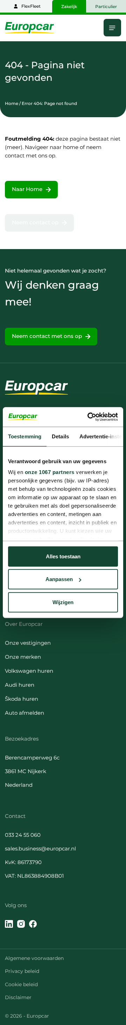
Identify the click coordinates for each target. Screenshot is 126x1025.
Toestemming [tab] (24, 436)
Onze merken (23, 656)
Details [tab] (60, 436)
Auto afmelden (24, 712)
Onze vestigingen (28, 642)
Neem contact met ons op (47, 336)
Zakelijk (69, 6)
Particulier (106, 6)
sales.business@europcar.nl (40, 848)
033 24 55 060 (23, 835)
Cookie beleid (21, 984)
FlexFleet (31, 6)
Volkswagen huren (29, 670)
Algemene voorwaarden (34, 958)
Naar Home (27, 189)
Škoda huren (21, 698)
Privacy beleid (22, 971)
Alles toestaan (63, 556)
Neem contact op (35, 222)
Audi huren (19, 684)
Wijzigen (63, 602)
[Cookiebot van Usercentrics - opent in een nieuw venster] (89, 417)
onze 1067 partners (50, 472)
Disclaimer (18, 997)
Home (11, 103)
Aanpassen (59, 579)
